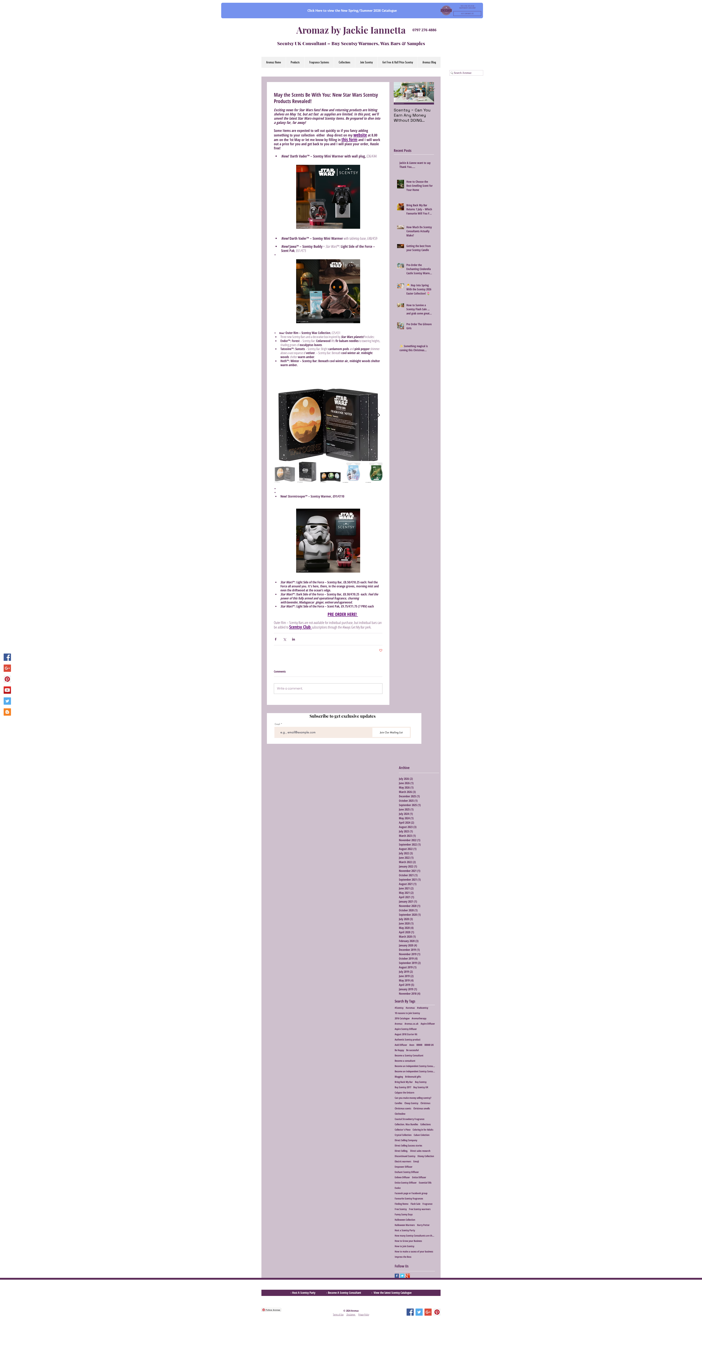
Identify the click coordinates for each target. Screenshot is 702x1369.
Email (277, 724)
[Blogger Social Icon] (7, 712)
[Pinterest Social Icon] (7, 679)
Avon (411, 1044)
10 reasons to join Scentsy (407, 1013)
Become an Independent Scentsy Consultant (415, 1066)
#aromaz (410, 1007)
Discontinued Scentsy (405, 1156)
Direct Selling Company (406, 1140)
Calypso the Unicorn (404, 1092)
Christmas (425, 1103)
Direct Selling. (401, 1150)
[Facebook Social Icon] (7, 657)
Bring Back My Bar (404, 1081)
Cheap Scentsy (411, 1103)
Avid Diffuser (401, 1044)
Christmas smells (421, 1108)
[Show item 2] (308, 472)
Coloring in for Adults (423, 1129)
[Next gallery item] (378, 415)
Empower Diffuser (403, 1166)
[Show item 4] (353, 472)
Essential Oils (425, 1182)
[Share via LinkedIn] (293, 639)
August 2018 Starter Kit (406, 1034)
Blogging (399, 1076)
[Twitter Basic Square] (402, 1276)
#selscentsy (422, 1007)
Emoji (416, 1161)
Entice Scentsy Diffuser (406, 1182)
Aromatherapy (419, 1018)
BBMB (419, 1044)
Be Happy (399, 1050)
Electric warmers (403, 1161)
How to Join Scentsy (404, 1246)
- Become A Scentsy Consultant (344, 1293)
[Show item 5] (376, 472)
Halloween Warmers (405, 1224)
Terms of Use (338, 1314)
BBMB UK (429, 1044)
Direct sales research (420, 1150)
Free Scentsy (401, 1209)
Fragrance (427, 1203)
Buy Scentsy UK (420, 1087)
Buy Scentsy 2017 (403, 1087)
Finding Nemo (401, 1203)
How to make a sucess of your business (414, 1251)
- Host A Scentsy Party (302, 1293)
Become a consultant (405, 1060)
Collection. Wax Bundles (406, 1124)
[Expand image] (328, 415)
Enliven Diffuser (402, 1177)
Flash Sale (415, 1203)
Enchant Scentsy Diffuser (407, 1172)
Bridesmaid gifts (413, 1076)
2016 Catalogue (402, 1018)
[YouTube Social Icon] (7, 690)
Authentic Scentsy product (407, 1039)
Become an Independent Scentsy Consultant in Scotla (415, 1071)
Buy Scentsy (421, 1081)
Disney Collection (426, 1156)
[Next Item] (428, 93)
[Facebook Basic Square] (397, 1276)
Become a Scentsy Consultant (409, 1055)
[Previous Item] (399, 93)
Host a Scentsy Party (405, 1230)
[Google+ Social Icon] (7, 668)
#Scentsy (399, 1007)
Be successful (412, 1050)
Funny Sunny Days (404, 1214)
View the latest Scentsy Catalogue (393, 1293)
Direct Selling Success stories (408, 1145)
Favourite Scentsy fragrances (409, 1198)
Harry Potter (423, 1224)
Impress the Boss (403, 1256)
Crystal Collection (403, 1134)
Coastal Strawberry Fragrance (409, 1119)
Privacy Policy (363, 1314)
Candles (398, 1103)
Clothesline (400, 1113)
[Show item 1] (285, 472)
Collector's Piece (402, 1129)
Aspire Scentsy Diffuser (406, 1028)
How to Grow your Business (408, 1240)
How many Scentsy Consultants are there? (415, 1235)
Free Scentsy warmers (420, 1209)
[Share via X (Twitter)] (284, 639)
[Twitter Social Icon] (7, 701)
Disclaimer (351, 1314)
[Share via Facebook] (275, 639)
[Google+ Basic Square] (408, 1276)
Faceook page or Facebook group (411, 1193)
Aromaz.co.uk (411, 1023)
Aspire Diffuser (428, 1023)
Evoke (398, 1187)
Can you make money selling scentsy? (413, 1097)
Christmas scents (403, 1108)
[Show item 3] (330, 472)
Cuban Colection (421, 1134)
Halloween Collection (405, 1219)
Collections (425, 1124)
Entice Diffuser (419, 1177)
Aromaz (398, 1023)
